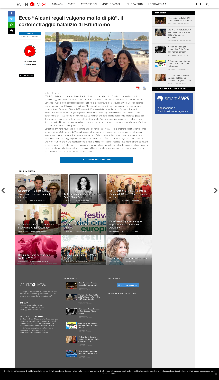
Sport (71, 4)
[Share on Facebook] (11, 13)
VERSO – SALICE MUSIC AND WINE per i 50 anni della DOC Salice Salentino (180, 34)
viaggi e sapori (111, 4)
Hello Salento (134, 4)
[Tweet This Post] (11, 19)
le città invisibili (158, 4)
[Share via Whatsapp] (11, 25)
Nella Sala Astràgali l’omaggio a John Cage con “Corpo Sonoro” (178, 49)
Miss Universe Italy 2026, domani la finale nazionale (180, 19)
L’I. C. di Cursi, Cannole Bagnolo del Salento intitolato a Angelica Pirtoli (179, 78)
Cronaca (57, 4)
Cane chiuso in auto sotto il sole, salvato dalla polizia (88, 352)
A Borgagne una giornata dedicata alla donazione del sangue (179, 63)
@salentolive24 (31, 64)
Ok (110, 377)
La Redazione (30, 61)
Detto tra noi (88, 4)
